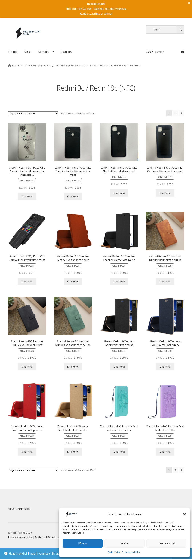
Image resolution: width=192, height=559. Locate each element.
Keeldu (124, 543)
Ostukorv (66, 52)
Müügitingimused (19, 509)
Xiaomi (87, 65)
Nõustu (82, 543)
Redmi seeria (101, 65)
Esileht (16, 65)
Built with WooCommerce (51, 537)
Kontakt (43, 52)
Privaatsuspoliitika (131, 552)
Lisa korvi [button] (27, 196)
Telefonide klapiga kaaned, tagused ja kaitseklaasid (52, 65)
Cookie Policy (114, 552)
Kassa (27, 52)
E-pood (12, 52)
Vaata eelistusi (166, 543)
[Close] (189, 3)
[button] (184, 514)
